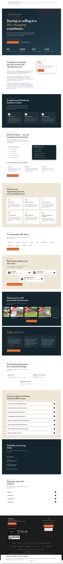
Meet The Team (46, 2)
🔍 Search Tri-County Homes (13, 42)
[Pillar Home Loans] (22, 532)
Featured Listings (13, 546)
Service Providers (52, 2)
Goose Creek (17, 242)
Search (33, 2)
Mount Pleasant (11, 245)
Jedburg (30, 245)
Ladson (37, 242)
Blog (34, 543)
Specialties (40, 2)
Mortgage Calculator (49, 546)
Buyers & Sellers (27, 546)
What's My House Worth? (25, 42)
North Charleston (44, 242)
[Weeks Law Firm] (12, 532)
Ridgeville (24, 245)
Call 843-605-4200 (12, 523)
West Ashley (52, 242)
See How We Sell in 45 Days (12, 175)
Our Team (38, 546)
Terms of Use (25, 543)
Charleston (18, 245)
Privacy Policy (20, 543)
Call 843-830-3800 (24, 2)
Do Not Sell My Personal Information (17, 559)
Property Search (20, 546)
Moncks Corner (24, 242)
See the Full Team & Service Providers (14, 284)
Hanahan (31, 242)
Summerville (10, 242)
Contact (33, 546)
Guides (43, 546)
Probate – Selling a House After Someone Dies (43, 543)
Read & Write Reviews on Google (13, 350)
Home (30, 2)
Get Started (41, 70)
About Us (36, 2)
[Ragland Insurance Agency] (14, 537)
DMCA (30, 543)
